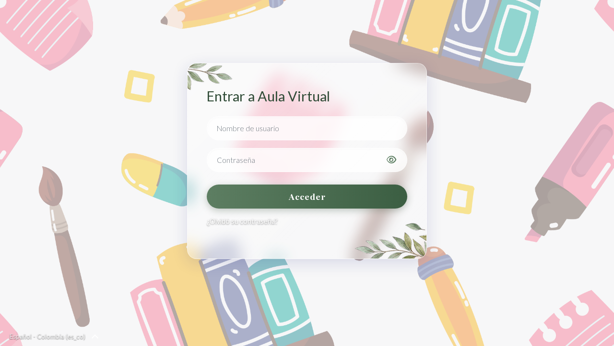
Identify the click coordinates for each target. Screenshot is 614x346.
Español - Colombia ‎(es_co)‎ (47, 336)
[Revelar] (391, 160)
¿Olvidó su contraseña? (242, 221)
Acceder (307, 196)
